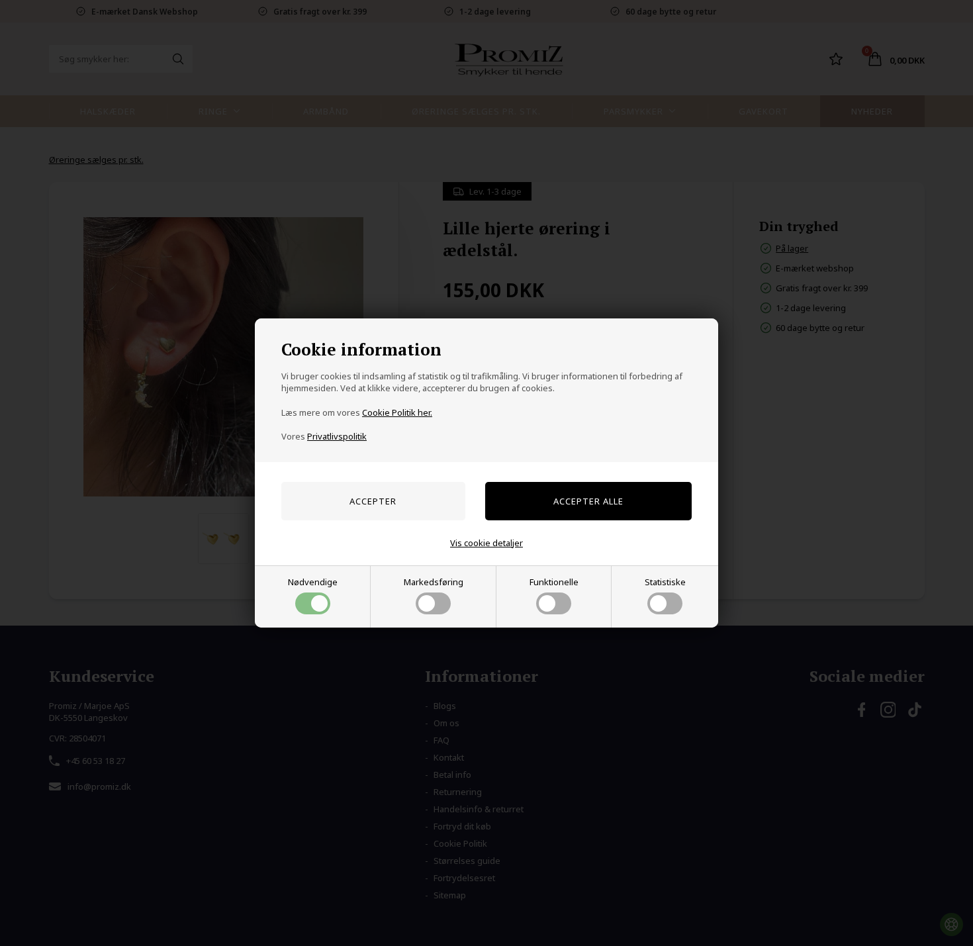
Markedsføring (433, 582)
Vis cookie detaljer (486, 543)
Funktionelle (554, 582)
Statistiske (665, 582)
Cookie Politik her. (397, 412)
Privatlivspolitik (337, 436)
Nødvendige (313, 582)
